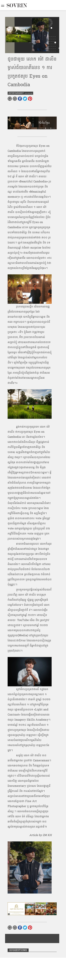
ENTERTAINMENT (16, 93)
